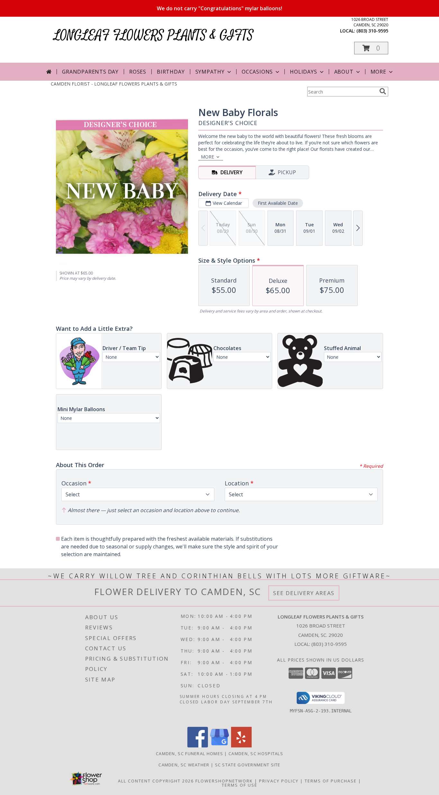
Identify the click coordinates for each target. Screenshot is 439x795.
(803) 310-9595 (372, 31)
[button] (371, 48)
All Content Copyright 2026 (156, 781)
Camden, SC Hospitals (255, 753)
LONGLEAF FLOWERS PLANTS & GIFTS (154, 35)
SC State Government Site (248, 765)
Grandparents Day (90, 71)
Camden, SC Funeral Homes (189, 753)
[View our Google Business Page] (219, 746)
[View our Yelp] (241, 746)
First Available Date (278, 203)
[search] (383, 91)
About (344, 71)
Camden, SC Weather (183, 765)
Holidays (303, 71)
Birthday (170, 71)
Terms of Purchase (331, 781)
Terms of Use (239, 785)
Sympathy (210, 71)
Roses (137, 71)
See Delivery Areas (304, 593)
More (378, 71)
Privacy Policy (279, 781)
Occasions (257, 71)
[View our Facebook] (197, 746)
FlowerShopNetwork (224, 781)
